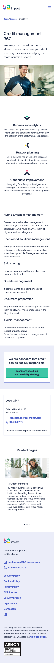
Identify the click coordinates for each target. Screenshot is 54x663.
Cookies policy (38, 636)
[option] (25, 488)
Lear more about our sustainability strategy (27, 373)
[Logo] (11, 542)
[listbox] (25, 488)
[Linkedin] (6, 615)
